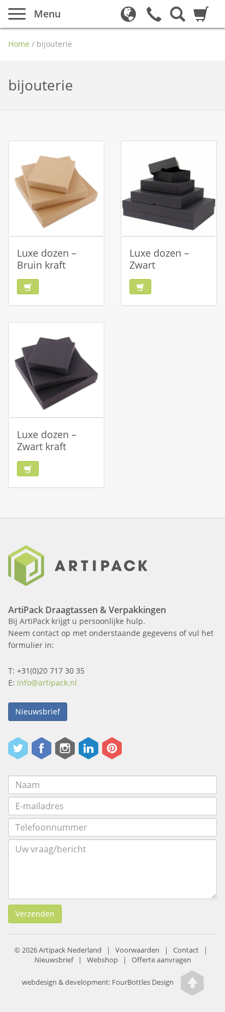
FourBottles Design (98, 982)
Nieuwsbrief (37, 711)
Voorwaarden (137, 950)
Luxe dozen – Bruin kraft (46, 258)
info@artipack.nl (47, 682)
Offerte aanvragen (161, 960)
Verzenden (35, 913)
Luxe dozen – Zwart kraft (46, 440)
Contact (186, 950)
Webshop (102, 960)
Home (18, 44)
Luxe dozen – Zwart (159, 258)
